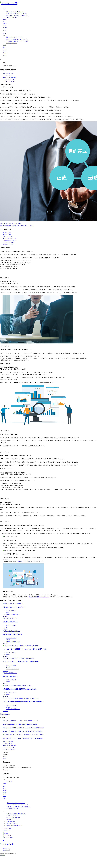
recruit (4, 794)
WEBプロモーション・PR (9, 238)
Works (4, 19)
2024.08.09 (5, 656)
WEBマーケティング (11, 610)
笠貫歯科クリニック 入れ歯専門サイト (14, 607)
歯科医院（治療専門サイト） (13, 614)
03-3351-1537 (9, 781)
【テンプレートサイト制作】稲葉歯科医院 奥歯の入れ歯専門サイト (23, 701)
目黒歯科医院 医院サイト (10, 622)
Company (5, 27)
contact (4, 796)
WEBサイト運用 (7, 234)
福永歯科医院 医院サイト (10, 676)
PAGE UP (2, 855)
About (4, 7)
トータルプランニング (12, 823)
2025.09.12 (5, 616)
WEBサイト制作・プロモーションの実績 (10, 223)
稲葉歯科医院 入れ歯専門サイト (12, 634)
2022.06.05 (5, 671)
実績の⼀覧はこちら (5, 714)
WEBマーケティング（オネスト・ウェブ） (17, 13)
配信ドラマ (9, 819)
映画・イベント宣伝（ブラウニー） (15, 11)
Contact (4, 30)
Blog (4, 21)
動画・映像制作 (11, 821)
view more (5, 769)
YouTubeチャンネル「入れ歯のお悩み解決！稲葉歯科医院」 (21, 661)
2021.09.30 (5, 696)
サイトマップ (6, 830)
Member (5, 23)
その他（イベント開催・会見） (15, 825)
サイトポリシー (7, 828)
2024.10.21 (5, 643)
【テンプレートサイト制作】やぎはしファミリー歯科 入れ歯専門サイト (24, 649)
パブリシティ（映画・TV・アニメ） (16, 813)
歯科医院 (8, 612)
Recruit (4, 25)
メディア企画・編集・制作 (13, 817)
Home (4, 786)
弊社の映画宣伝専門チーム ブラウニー (39, 597)
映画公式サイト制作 (8, 244)
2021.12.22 (5, 683)
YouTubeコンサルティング (12, 669)
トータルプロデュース (11, 17)
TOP (4, 62)
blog (4, 798)
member (4, 792)
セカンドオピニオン (8, 236)
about (4, 788)
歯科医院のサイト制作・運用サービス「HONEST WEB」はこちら (17, 225)
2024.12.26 (5, 629)
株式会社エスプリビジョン (24, 561)
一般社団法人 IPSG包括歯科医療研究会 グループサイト (19, 689)
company (5, 790)
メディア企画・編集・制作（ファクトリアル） (18, 15)
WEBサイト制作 (7, 232)
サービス (5, 64)
